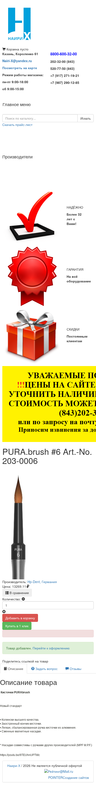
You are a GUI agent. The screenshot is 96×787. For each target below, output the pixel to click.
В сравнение (19, 592)
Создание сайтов (68, 777)
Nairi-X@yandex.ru (17, 60)
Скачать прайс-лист (17, 124)
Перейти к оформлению (51, 648)
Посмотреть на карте (19, 67)
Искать (85, 118)
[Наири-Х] (48, 23)
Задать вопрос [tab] (46, 668)
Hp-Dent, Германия (42, 581)
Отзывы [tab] (75, 668)
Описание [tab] (15, 668)
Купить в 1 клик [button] (16, 625)
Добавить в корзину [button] (20, 618)
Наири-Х (13, 765)
